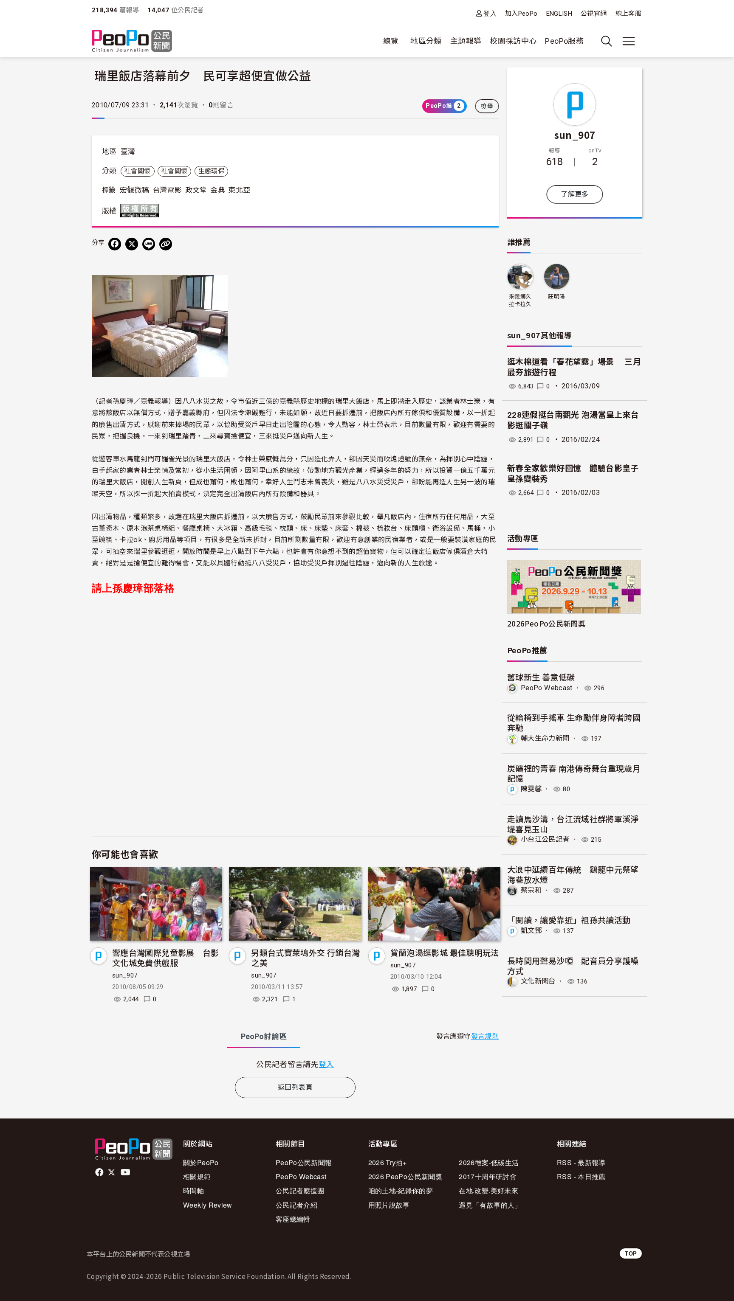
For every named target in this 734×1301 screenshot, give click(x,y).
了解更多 (574, 194)
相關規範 (197, 1176)
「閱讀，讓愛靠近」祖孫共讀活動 (568, 919)
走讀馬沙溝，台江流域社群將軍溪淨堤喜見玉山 (573, 824)
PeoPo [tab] (264, 1036)
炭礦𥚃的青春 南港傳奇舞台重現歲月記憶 (574, 773)
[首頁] (132, 41)
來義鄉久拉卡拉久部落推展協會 (520, 300)
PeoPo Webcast (547, 688)
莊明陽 (556, 296)
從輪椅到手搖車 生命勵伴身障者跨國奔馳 (574, 722)
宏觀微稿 (134, 190)
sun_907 (125, 975)
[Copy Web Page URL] (165, 244)
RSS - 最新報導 (581, 1162)
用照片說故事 (389, 1205)
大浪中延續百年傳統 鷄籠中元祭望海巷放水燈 (573, 874)
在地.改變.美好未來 (488, 1190)
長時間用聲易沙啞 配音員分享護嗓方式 (573, 965)
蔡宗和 (531, 890)
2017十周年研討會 (488, 1176)
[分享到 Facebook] (114, 244)
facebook (100, 1172)
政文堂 (196, 190)
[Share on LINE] (148, 244)
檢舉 (487, 106)
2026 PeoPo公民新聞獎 (405, 1176)
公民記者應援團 (300, 1190)
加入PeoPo (521, 13)
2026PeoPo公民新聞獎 (546, 623)
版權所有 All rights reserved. (141, 210)
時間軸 (193, 1190)
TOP (631, 1253)
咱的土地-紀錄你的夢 (400, 1190)
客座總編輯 (293, 1219)
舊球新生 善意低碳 (541, 677)
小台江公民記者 (545, 839)
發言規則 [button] (485, 1036)
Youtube (126, 1172)
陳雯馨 (531, 789)
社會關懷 (137, 171)
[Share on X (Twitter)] (131, 244)
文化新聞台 (538, 981)
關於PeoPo (201, 1162)
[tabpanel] (295, 1064)
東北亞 (239, 190)
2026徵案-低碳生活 (489, 1162)
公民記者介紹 (296, 1205)
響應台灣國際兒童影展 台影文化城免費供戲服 (165, 957)
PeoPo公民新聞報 (304, 1162)
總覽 (391, 41)
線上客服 (628, 13)
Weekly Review (207, 1205)
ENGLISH (559, 13)
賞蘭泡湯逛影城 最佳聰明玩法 (444, 952)
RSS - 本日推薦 (581, 1176)
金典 (217, 190)
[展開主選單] (628, 41)
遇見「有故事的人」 (490, 1205)
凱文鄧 (531, 931)
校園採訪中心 (513, 41)
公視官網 (594, 13)
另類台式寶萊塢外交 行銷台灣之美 (305, 957)
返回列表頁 (295, 1087)
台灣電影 (167, 190)
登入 (490, 13)
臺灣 (128, 151)
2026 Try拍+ (387, 1162)
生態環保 (211, 171)
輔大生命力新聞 (545, 738)
